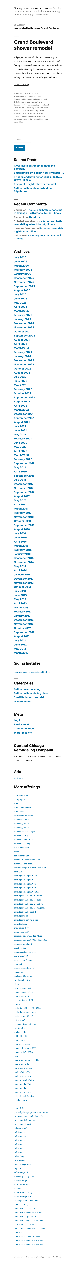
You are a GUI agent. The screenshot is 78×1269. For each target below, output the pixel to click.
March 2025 (21, 310)
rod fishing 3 (19, 1144)
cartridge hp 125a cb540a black (28, 895)
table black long (21, 1204)
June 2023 (20, 380)
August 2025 (22, 290)
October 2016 (22, 520)
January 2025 (22, 319)
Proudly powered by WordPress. (49, 1257)
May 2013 (20, 599)
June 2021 (20, 430)
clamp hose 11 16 (21, 931)
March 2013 (21, 607)
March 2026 (21, 265)
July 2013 (20, 591)
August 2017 (22, 496)
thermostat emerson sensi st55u (28, 1212)
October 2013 (22, 586)
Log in (17, 720)
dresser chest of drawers (24, 968)
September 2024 (24, 335)
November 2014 (24, 562)
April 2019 (20, 471)
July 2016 (20, 533)
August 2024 (22, 339)
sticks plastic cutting (23, 1192)
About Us (34, 217)
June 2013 (20, 595)
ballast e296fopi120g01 (24, 831)
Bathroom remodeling (24, 96)
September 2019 (24, 463)
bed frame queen (21, 847)
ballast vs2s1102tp (22, 843)
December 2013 (24, 578)
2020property (20, 799)
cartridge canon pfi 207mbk (26, 891)
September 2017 (24, 492)
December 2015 (24, 558)
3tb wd (17, 803)
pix (15, 1104)
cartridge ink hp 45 (22, 915)
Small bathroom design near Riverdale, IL (39, 172)
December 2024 (24, 323)
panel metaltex (20, 1100)
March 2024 (21, 347)
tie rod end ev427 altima (24, 1224)
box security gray (21, 855)
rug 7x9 (17, 1168)
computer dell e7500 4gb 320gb (28, 935)
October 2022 (22, 393)
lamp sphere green (22, 1044)
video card (18, 1232)
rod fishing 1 (19, 1132)
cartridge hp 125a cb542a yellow (28, 903)
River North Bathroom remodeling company (34, 167)
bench (16, 851)
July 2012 (20, 640)
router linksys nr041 (23, 1164)
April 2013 (20, 603)
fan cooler (18, 972)
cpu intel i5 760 (21, 955)
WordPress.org (23, 732)
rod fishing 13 (20, 1140)
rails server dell (21, 1128)
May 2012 (20, 648)
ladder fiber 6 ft (21, 1036)
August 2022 (22, 401)
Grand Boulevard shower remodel (33, 45)
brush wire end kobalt (23, 863)
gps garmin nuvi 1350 (23, 1000)
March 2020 (21, 455)
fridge (16, 984)
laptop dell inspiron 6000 (25, 1048)
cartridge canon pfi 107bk (25, 875)
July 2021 (20, 426)
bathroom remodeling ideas (32, 105)
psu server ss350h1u (23, 1124)
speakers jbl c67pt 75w (24, 1176)
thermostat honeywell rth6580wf (28, 1220)
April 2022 (20, 405)
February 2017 (23, 512)
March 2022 (21, 409)
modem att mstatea (22, 1076)
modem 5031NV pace (24, 1072)
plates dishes (19, 1108)
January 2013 (22, 615)
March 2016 (21, 545)
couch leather (20, 947)
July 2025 (20, 294)
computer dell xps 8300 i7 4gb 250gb (30, 939)
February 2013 (23, 611)
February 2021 (23, 438)
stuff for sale (19, 778)
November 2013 (24, 582)
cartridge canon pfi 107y (25, 887)
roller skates (19, 1160)
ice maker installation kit (25, 1024)
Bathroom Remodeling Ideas (31, 693)
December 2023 (24, 360)
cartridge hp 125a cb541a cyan (27, 899)
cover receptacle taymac (25, 952)
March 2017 (21, 508)
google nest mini (21, 996)
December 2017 (24, 483)
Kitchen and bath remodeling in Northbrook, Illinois (38, 223)
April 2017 (20, 504)
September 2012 (24, 632)
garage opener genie (23, 988)
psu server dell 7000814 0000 (27, 1120)
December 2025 (24, 278)
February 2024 (23, 352)
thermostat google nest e (25, 1216)
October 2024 (22, 331)
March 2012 (21, 652)
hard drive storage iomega (25, 1012)
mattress (17, 1056)
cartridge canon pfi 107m (25, 883)
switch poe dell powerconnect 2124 (30, 1200)
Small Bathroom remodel (37, 99)
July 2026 (20, 257)
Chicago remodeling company (31, 8)
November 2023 (24, 364)
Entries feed (21, 724)
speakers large (20, 1180)
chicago (19, 93)
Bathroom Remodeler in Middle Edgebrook (33, 190)
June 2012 (20, 644)
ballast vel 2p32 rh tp (23, 839)
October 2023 (22, 368)
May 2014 (20, 566)
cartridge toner (20, 923)
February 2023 (23, 389)
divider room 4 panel (23, 960)
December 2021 (24, 413)
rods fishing (19, 1156)
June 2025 (20, 298)
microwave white (21, 1064)
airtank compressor (22, 807)
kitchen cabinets (21, 1032)
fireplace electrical (22, 980)
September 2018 (24, 475)
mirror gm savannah (23, 1068)
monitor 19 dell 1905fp (24, 1080)
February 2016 (23, 549)
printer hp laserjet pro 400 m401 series (31, 1112)
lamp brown (19, 1040)
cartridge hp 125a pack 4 (25, 911)
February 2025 (23, 315)
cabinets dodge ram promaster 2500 (30, 867)
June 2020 (20, 442)
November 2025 (24, 282)
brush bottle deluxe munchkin (27, 859)
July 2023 (20, 376)
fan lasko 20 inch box (23, 976)
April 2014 (20, 570)
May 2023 (20, 385)
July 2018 (20, 479)
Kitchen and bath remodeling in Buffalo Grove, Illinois (38, 178)
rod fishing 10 (20, 1136)
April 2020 (20, 451)
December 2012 (24, 619)
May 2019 (20, 467)
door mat (18, 964)
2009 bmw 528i (21, 795)
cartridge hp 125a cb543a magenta (29, 907)
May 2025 (20, 302)
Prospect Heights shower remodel (35, 184)
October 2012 (22, 628)
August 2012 (22, 636)
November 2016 (24, 516)
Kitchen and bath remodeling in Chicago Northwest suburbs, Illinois (38, 211)
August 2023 (22, 372)
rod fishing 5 (19, 1148)
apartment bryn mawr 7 (24, 815)
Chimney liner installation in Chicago (38, 237)
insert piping (19, 1028)
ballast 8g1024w (21, 827)
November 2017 (24, 488)
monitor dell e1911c (23, 1088)
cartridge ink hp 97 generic (26, 919)
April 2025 (20, 306)
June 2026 (20, 261)
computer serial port (23, 944)
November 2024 (24, 327)
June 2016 (20, 537)
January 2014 (22, 574)
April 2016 (20, 541)
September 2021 (24, 418)
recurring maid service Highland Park (30, 671)
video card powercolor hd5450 (27, 1236)
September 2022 (24, 397)
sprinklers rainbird (22, 1184)
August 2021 (22, 422)
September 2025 (24, 286)
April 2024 (20, 343)
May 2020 (20, 446)
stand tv (17, 1188)
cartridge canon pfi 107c (25, 879)
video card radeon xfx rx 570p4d (28, 1240)
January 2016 (22, 553)
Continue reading (23, 84)
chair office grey (21, 927)
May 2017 (20, 500)
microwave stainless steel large (28, 1060)
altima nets (19, 811)
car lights (18, 871)
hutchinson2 (19, 1020)
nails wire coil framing (24, 1096)
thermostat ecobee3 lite (24, 1208)
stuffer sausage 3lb (22, 1196)
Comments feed (24, 728)
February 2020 (23, 459)
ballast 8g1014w (21, 823)
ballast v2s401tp (21, 835)
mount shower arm (22, 1092)
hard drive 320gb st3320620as (27, 1008)
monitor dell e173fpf (23, 1084)
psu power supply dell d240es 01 (28, 1116)
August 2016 (22, 529)
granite (17, 1004)
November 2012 (24, 623)
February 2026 (23, 269)
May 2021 (20, 434)
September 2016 (24, 525)
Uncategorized (23, 701)
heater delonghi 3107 (23, 1016)
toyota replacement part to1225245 (29, 1228)
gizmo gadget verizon (23, 992)
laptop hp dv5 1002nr (23, 1052)
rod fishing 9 (19, 1152)
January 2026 (22, 273)
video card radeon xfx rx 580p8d (28, 1244)
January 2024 (22, 356)
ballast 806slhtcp (21, 819)
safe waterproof (21, 1172)
